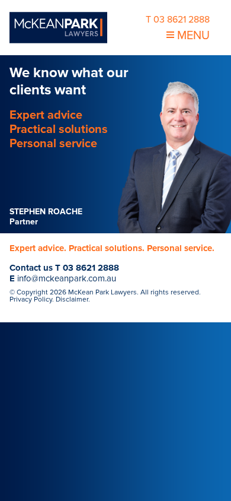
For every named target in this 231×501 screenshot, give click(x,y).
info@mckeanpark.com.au (66, 278)
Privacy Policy (30, 299)
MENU (192, 35)
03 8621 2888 (91, 267)
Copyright (32, 292)
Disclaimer (72, 299)
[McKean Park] (58, 27)
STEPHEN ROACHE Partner (45, 217)
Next (24, 144)
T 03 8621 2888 (178, 20)
